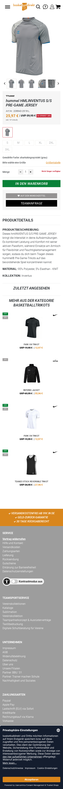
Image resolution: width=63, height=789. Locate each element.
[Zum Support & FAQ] (45, 6)
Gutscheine (9, 563)
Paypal (7, 700)
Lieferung (8, 555)
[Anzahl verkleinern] (20, 171)
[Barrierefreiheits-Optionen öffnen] (7, 581)
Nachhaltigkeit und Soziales (19, 680)
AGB (5, 652)
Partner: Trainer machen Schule (21, 676)
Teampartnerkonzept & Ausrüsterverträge (27, 620)
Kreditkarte (9, 712)
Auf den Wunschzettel (32, 196)
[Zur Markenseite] (10, 96)
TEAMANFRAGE (32, 203)
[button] (8, 7)
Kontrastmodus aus (30, 581)
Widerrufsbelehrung (14, 656)
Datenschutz (10, 660)
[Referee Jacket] (31, 378)
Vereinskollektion (13, 616)
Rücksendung (11, 559)
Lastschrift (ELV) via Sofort (18, 708)
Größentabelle (53, 162)
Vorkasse (8, 721)
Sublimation (10, 612)
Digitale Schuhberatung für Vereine (23, 628)
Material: (10, 269)
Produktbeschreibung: (21, 229)
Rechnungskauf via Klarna (18, 716)
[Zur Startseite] (23, 7)
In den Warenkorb (31, 184)
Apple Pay (8, 704)
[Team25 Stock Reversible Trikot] (31, 469)
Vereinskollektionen (14, 603)
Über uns (8, 664)
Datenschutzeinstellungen (18, 571)
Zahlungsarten (11, 551)
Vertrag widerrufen (14, 539)
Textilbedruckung (13, 624)
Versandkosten (11, 547)
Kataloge (8, 607)
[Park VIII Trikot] (31, 332)
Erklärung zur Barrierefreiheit (19, 567)
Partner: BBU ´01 (12, 672)
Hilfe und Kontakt (13, 543)
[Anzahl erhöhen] (30, 171)
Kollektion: (12, 275)
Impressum (9, 648)
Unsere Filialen (11, 668)
